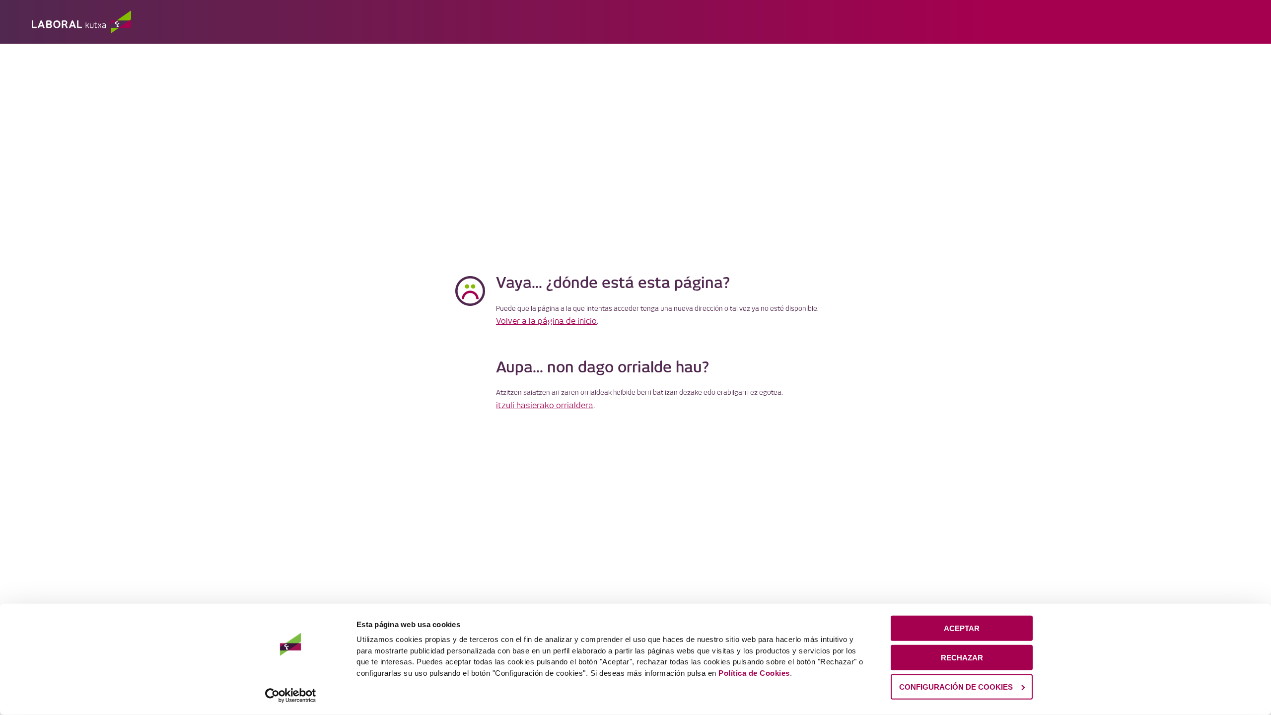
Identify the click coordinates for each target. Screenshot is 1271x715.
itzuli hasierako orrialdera (544, 406)
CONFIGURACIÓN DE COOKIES (956, 686)
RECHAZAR (962, 657)
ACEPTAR (962, 628)
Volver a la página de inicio (546, 321)
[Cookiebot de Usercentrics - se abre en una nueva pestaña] (290, 695)
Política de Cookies (754, 672)
